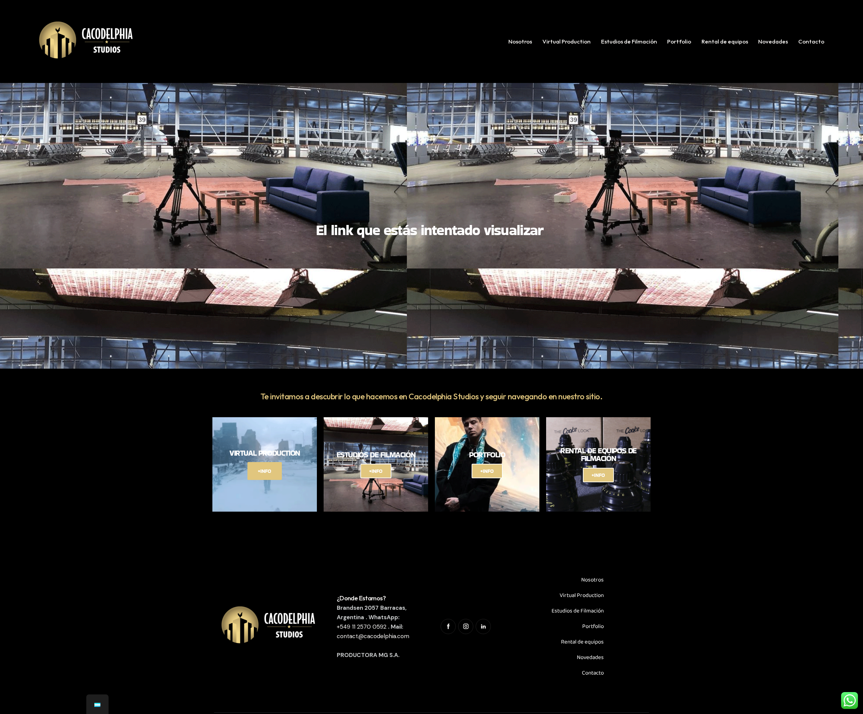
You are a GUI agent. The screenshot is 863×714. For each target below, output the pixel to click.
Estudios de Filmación (578, 611)
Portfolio (593, 626)
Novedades (590, 657)
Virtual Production (582, 595)
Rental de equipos (582, 642)
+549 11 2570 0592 (361, 626)
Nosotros (592, 579)
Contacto (593, 673)
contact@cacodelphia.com (373, 636)
